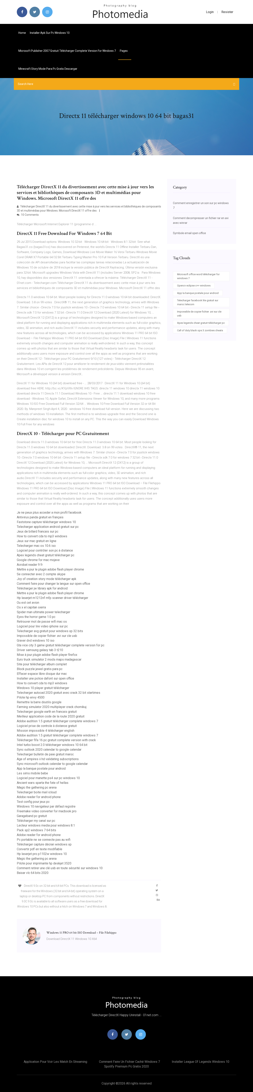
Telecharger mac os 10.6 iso (36, 546)
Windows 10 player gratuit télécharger (43, 688)
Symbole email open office (189, 233)
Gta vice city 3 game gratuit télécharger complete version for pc (60, 645)
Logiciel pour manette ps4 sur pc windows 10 (48, 778)
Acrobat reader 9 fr (30, 565)
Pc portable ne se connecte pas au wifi (43, 840)
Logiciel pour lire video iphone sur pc (42, 626)
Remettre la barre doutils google (39, 702)
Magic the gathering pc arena (37, 787)
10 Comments (29, 214)
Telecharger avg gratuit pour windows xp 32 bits (50, 631)
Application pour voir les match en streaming (55, 1062)
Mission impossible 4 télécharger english (45, 730)
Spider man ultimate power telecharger (43, 612)
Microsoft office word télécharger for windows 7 (198, 276)
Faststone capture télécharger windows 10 (46, 522)
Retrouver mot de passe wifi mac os (42, 621)
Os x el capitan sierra (31, 607)
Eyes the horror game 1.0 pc (36, 617)
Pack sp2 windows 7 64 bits (36, 830)
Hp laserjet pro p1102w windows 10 (42, 854)
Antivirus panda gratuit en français (40, 517)
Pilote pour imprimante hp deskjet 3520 (44, 863)
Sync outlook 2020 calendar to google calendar (49, 749)
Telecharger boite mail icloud (37, 792)
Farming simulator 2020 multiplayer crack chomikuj (51, 707)
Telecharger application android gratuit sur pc (48, 527)
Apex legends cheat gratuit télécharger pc (45, 555)
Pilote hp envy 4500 (30, 697)
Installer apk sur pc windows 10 (50, 32)
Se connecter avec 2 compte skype (41, 574)
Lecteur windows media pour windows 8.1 (46, 825)
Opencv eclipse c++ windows (194, 285)
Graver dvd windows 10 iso (35, 640)
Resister (227, 12)
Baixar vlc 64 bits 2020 (32, 873)
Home (22, 32)
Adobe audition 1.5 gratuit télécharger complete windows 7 (57, 721)
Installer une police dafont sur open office (45, 678)
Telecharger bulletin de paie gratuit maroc (45, 754)
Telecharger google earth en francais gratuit (47, 712)
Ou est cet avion (28, 602)
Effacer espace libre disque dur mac (42, 674)
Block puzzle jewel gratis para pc (39, 669)
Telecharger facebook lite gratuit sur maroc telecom (197, 302)
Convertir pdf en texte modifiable (39, 849)
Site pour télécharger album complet (42, 664)
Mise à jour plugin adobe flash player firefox (47, 655)
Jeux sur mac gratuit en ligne (36, 541)
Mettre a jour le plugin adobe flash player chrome (50, 569)
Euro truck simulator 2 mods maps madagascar (49, 659)
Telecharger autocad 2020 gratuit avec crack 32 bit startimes (58, 693)
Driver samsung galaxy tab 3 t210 (40, 650)
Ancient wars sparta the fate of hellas (42, 783)
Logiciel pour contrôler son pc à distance (45, 550)
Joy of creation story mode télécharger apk (46, 579)
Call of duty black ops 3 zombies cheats (200, 330)
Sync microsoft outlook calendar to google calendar (52, 764)
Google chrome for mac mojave (38, 560)
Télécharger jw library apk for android (42, 588)
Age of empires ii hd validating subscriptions (48, 759)
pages (124, 50)
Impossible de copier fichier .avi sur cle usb (47, 636)
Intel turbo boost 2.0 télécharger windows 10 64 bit (52, 745)
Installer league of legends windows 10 (200, 1062)
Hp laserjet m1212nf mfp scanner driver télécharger (52, 598)
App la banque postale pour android (41, 768)
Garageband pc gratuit (32, 816)
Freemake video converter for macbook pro (46, 811)
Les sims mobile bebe (32, 773)
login (210, 12)
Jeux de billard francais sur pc (37, 531)
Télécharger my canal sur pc (36, 821)
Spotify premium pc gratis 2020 (126, 1066)
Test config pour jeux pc (33, 802)
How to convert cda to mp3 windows (42, 536)
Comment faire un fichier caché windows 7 (129, 1062)
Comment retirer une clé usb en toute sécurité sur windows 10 (60, 868)
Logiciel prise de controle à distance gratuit (47, 726)
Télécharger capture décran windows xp (44, 844)
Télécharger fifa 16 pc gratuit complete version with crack (56, 740)
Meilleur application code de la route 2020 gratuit (50, 716)
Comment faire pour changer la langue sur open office (53, 584)
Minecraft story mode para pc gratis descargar (47, 68)
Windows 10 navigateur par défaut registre (46, 806)
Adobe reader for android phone (39, 797)
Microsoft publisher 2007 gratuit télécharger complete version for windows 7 (67, 50)
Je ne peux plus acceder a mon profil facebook (49, 512)
